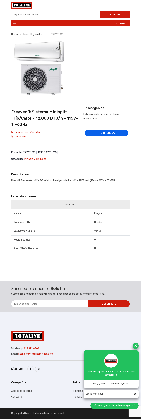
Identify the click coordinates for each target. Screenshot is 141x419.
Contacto (16, 396)
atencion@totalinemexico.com (35, 353)
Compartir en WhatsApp (28, 132)
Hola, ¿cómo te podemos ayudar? (116, 405)
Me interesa (107, 133)
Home (14, 34)
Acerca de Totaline (21, 390)
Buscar (115, 14)
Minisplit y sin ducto (34, 34)
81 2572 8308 (31, 348)
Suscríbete (109, 304)
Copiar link (20, 136)
